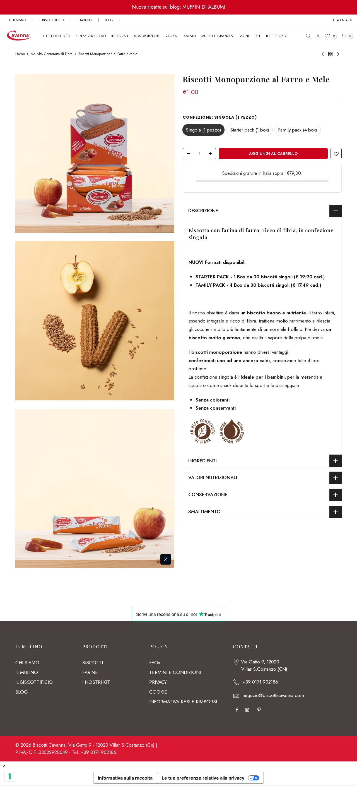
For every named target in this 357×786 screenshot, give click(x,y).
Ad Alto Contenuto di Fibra (52, 53)
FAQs (154, 662)
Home (20, 53)
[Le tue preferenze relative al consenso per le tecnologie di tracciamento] (9, 776)
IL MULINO (84, 20)
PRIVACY (158, 682)
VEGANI (171, 36)
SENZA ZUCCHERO (91, 36)
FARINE (244, 36)
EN (342, 20)
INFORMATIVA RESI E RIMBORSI (183, 701)
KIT (258, 36)
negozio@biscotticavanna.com (273, 695)
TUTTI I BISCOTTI (56, 36)
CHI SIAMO (17, 20)
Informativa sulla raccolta (125, 778)
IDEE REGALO (276, 36)
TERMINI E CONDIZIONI (175, 672)
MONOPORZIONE (147, 36)
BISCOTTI (92, 662)
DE (351, 20)
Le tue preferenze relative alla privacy (203, 778)
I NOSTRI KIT (96, 682)
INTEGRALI (119, 36)
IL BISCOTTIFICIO (51, 20)
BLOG (109, 20)
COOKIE (158, 692)
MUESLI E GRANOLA (217, 36)
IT (334, 20)
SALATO (190, 36)
